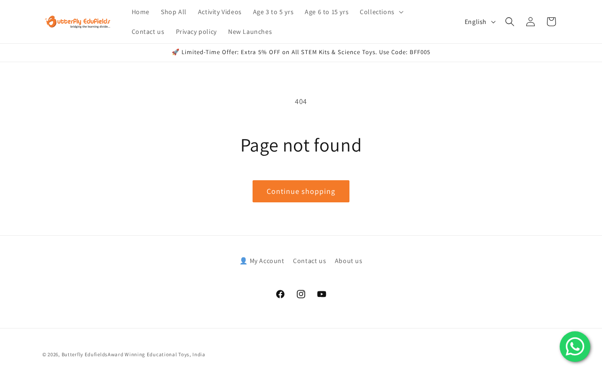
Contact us (309, 260)
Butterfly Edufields (85, 354)
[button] (380, 12)
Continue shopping (301, 191)
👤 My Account (261, 260)
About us (349, 260)
